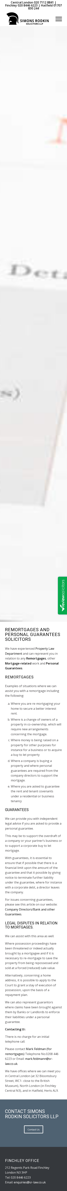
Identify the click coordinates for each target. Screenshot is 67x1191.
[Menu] (57, 18)
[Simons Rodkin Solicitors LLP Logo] (28, 18)
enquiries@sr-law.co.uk (30, 1182)
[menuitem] (57, 18)
